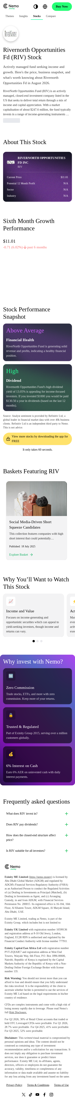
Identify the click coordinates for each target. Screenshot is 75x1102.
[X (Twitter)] (23, 1094)
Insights (23, 16)
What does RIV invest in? (22, 813)
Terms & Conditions (38, 1085)
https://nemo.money (40, 877)
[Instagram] (51, 1094)
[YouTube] (37, 1094)
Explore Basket (18, 554)
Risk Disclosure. (18, 1012)
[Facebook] (44, 1094)
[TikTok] (30, 1094)
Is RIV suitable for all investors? (25, 850)
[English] (45, 6)
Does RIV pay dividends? (22, 824)
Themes (9, 16)
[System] (35, 6)
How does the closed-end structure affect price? (31, 837)
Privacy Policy (14, 1085)
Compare (51, 16)
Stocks (37, 16)
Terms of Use (61, 1085)
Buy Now (62, 6)
